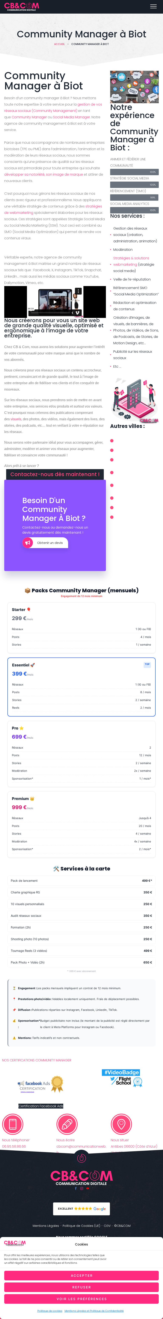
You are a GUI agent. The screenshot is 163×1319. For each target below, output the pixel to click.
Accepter (82, 1276)
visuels (16, 419)
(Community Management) (54, 110)
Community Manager (29, 117)
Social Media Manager (71, 117)
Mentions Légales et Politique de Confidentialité (94, 1311)
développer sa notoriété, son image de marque (43, 174)
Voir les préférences (82, 1299)
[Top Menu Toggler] (153, 6)
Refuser (81, 1287)
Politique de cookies (49, 1311)
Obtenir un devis (50, 542)
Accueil (59, 44)
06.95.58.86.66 (14, 1146)
